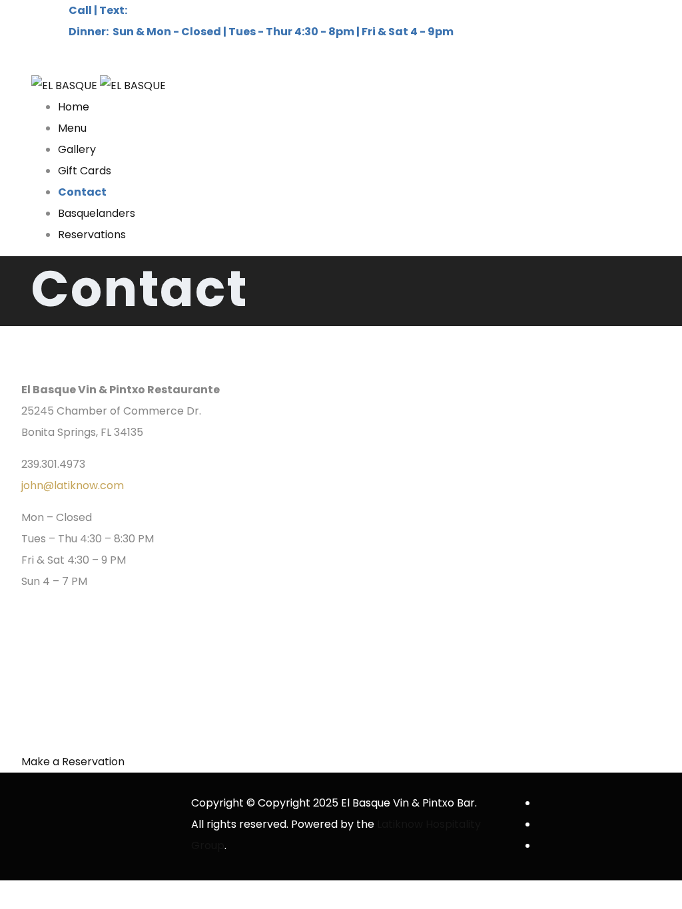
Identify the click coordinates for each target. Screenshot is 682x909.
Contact (82, 192)
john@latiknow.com (72, 485)
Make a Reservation (73, 761)
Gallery (77, 149)
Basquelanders (96, 213)
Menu (72, 128)
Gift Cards (84, 170)
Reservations (92, 234)
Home (73, 106)
